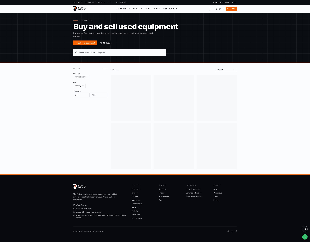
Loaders (135, 196)
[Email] (236, 231)
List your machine (193, 189)
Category (76, 73)
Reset (104, 69)
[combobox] (81, 77)
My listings (107, 43)
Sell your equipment (86, 43)
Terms (215, 196)
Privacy (216, 200)
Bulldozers (136, 200)
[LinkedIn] (228, 231)
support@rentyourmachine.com (88, 212)
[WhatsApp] (232, 231)
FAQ (215, 189)
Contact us (217, 193)
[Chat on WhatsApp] (305, 237)
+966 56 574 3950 (222, 2)
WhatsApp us (81, 205)
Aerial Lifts (136, 215)
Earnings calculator (193, 193)
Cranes (134, 193)
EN (235, 2)
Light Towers (137, 218)
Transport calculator (194, 196)
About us (162, 189)
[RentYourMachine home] (79, 8)
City (74, 82)
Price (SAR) (77, 91)
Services (137, 9)
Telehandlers (137, 204)
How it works (153, 9)
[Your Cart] (210, 8)
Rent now (231, 9)
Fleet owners (170, 9)
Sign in (221, 9)
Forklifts (135, 211)
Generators (136, 207)
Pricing (161, 193)
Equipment (122, 9)
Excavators (136, 189)
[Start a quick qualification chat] (305, 229)
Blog (161, 200)
